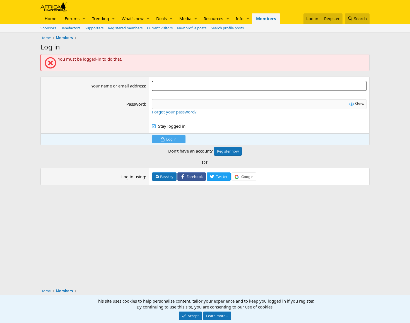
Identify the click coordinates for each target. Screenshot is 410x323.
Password (135, 104)
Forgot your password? (174, 112)
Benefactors (70, 27)
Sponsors (48, 27)
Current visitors (160, 27)
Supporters (94, 27)
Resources (213, 18)
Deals (161, 18)
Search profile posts (227, 27)
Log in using (133, 176)
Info (239, 18)
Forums (72, 18)
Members (266, 18)
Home (50, 18)
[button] (84, 18)
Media (185, 18)
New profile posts (191, 27)
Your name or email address (118, 86)
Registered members (125, 27)
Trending (100, 18)
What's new (133, 18)
